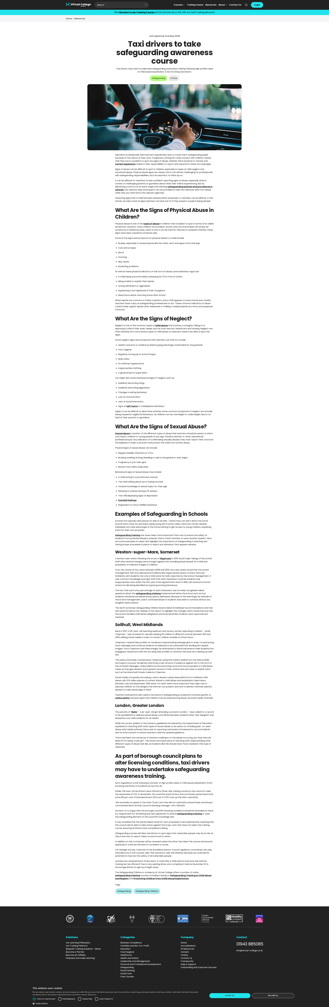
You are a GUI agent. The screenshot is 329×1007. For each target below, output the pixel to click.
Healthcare (126, 955)
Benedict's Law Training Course (136, 12)
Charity (184, 955)
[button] (118, 1003)
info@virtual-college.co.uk (249, 950)
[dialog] (164, 995)
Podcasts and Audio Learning (80, 958)
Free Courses (127, 976)
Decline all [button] (273, 995)
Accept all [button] (230, 995)
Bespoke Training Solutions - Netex (83, 948)
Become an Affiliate (76, 955)
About (221, 4)
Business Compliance (131, 942)
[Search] (146, 5)
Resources (210, 4)
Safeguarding (127, 967)
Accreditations (188, 945)
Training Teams (195, 4)
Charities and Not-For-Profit (134, 945)
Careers (185, 951)
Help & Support (188, 964)
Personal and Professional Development (140, 964)
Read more (92, 995)
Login (257, 4)
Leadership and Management (135, 961)
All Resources (187, 948)
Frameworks (187, 961)
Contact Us (235, 4)
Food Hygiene (127, 951)
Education (125, 948)
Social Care (126, 973)
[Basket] (246, 5)
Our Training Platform (77, 945)
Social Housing (127, 970)
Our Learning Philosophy (78, 942)
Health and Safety (129, 958)
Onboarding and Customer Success (199, 967)
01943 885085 (249, 944)
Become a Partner (75, 951)
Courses (178, 4)
